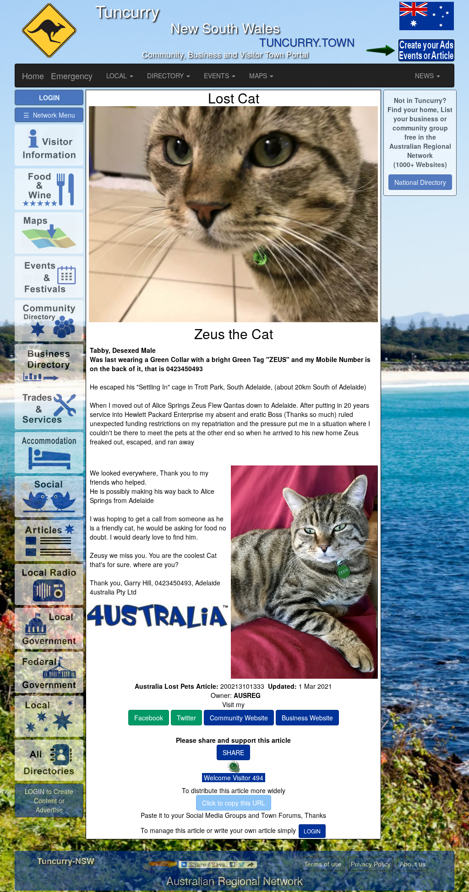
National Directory (420, 182)
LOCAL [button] (117, 75)
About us (412, 864)
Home (33, 75)
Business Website (307, 717)
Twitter (186, 717)
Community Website (239, 717)
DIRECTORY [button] (166, 75)
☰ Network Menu (49, 114)
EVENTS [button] (217, 75)
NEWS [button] (425, 75)
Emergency (72, 75)
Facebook (148, 717)
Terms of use (323, 864)
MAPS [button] (259, 75)
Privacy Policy (371, 864)
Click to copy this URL (233, 802)
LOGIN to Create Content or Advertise (49, 800)
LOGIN (312, 831)
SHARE (233, 752)
